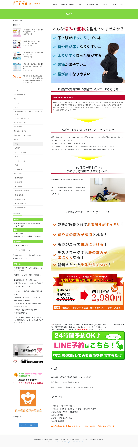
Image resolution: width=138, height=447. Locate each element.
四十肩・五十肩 (20, 161)
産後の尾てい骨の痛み (22, 191)
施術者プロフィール (20, 122)
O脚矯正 (17, 148)
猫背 (16, 144)
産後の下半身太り (20, 203)
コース (16, 107)
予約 (15, 99)
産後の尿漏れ (19, 195)
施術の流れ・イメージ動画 (22, 135)
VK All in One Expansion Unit (82, 442)
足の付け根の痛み (20, 208)
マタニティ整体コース (22, 118)
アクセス (16, 103)
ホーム (16, 90)
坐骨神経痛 (18, 169)
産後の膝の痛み (20, 199)
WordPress (58, 442)
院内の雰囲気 (18, 127)
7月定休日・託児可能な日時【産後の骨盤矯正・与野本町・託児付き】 (33, 66)
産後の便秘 (18, 186)
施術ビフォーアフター (21, 131)
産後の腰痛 (18, 182)
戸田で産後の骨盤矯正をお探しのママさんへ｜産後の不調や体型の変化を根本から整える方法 (33, 78)
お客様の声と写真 (19, 94)
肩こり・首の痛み (20, 152)
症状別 (16, 139)
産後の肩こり (19, 178)
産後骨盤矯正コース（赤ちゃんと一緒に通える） (28, 113)
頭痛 (16, 156)
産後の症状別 (18, 173)
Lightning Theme (68, 442)
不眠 (16, 165)
